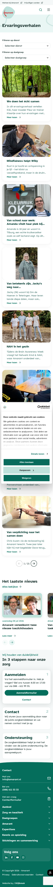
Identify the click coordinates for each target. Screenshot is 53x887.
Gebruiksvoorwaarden (22, 874)
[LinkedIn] (6, 857)
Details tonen (37, 454)
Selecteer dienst (13, 45)
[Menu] (49, 9)
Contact (39, 874)
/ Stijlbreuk (19, 883)
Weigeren (26, 478)
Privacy (5, 874)
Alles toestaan (26, 462)
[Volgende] (34, 563)
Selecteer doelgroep (15, 57)
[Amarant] (8, 12)
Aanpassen (24, 470)
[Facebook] (12, 857)
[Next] (12, 642)
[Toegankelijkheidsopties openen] (50, 873)
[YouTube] (17, 857)
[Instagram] (23, 857)
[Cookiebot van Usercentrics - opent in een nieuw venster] (38, 407)
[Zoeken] (40, 10)
